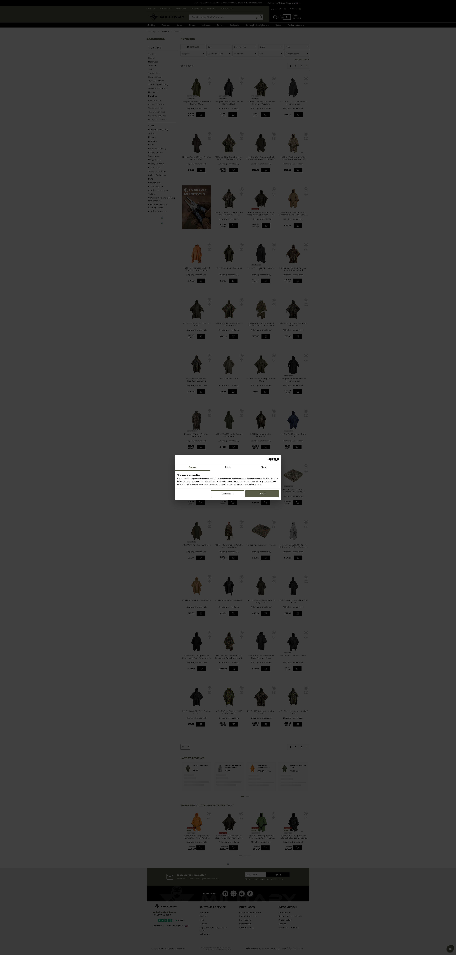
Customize (226, 494)
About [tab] (263, 467)
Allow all (262, 494)
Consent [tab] (192, 467)
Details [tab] (228, 467)
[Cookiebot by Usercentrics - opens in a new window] (268, 459)
